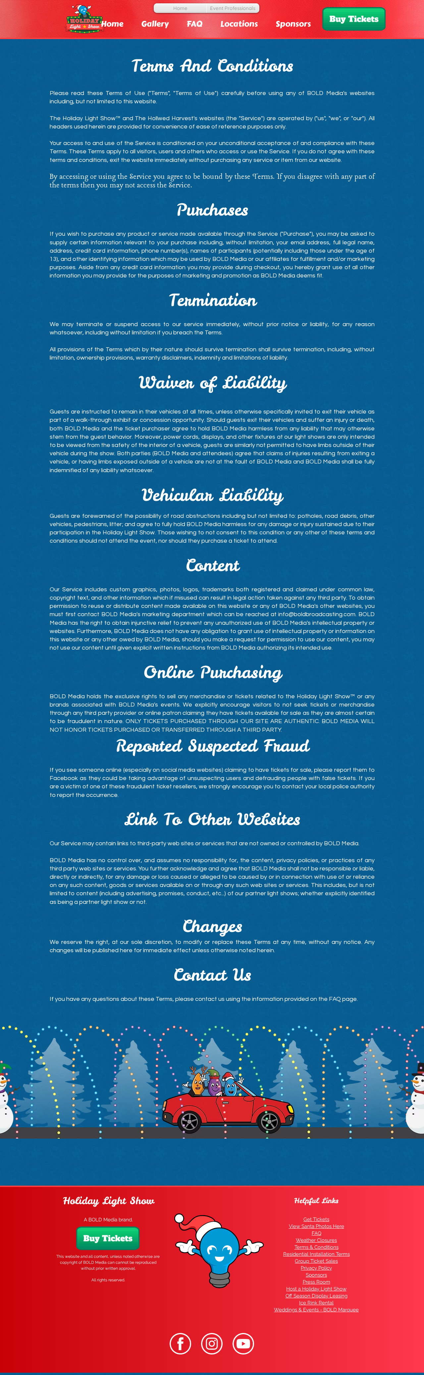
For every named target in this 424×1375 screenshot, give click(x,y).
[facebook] (180, 1343)
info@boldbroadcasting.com (316, 614)
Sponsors (316, 1275)
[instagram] (212, 1343)
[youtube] (243, 1343)
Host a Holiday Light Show (316, 1289)
